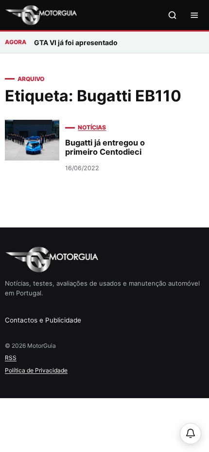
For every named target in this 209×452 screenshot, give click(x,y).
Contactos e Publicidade (43, 320)
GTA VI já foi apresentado (76, 42)
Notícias (92, 127)
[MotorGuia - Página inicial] (41, 15)
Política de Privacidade (36, 370)
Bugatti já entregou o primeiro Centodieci (105, 147)
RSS (11, 357)
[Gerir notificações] (190, 433)
